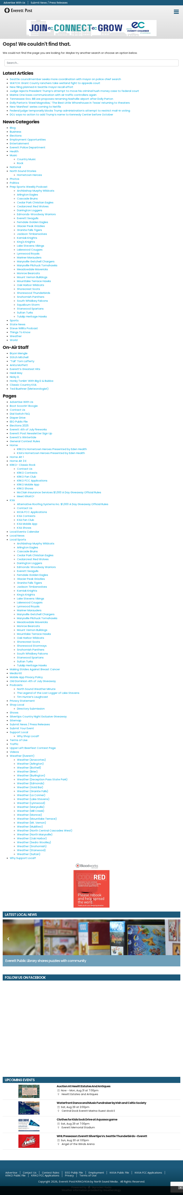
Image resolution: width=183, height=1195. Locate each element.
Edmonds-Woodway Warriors (36, 214)
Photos (14, 179)
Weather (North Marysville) (35, 834)
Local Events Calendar (24, 532)
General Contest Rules (25, 441)
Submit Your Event (22, 728)
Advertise (11, 1172)
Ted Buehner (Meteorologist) (29, 389)
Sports (14, 320)
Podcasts (16, 685)
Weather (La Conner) (31, 795)
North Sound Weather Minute (36, 689)
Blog (13, 128)
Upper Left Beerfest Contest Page (33, 748)
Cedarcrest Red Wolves (33, 206)
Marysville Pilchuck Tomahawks (37, 265)
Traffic (14, 744)
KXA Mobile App (27, 524)
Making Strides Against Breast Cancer (35, 669)
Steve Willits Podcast (24, 328)
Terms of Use (19, 740)
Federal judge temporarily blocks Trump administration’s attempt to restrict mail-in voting (70, 110)
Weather (16, 336)
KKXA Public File (119, 1172)
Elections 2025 (19, 425)
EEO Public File (19, 421)
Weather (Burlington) (31, 775)
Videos (14, 752)
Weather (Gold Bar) (30, 787)
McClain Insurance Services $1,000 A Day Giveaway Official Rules (59, 492)
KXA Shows (24, 528)
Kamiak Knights (27, 238)
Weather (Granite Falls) (32, 791)
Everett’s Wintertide (23, 437)
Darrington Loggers (29, 210)
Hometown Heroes (29, 175)
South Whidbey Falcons (32, 301)
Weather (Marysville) (30, 807)
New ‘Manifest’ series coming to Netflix (35, 106)
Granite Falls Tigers (29, 230)
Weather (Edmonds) (30, 783)
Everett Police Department (27, 147)
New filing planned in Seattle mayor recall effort (41, 87)
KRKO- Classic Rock (22, 465)
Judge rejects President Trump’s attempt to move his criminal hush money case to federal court (74, 91)
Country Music (26, 159)
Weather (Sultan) (28, 854)
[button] (176, 12)
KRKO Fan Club (26, 476)
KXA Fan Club (25, 520)
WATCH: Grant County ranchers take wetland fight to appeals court (55, 83)
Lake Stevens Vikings (30, 246)
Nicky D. (14, 377)
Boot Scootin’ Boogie (24, 406)
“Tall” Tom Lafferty (22, 361)
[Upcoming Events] (29, 1091)
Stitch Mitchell (19, 357)
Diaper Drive (18, 417)
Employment (96, 1172)
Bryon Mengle (19, 353)
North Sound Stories (23, 171)
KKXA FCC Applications (32, 512)
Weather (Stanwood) (31, 850)
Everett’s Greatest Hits (25, 369)
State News (17, 324)
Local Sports (18, 539)
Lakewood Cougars (30, 249)
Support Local (19, 732)
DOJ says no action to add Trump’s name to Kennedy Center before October (61, 114)
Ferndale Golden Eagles (32, 222)
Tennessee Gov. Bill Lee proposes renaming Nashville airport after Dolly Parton (61, 99)
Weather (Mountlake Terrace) (37, 819)
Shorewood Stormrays (32, 646)
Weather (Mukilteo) (30, 826)
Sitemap (15, 720)
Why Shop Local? (28, 736)
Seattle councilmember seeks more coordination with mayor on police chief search (65, 79)
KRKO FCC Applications (32, 480)
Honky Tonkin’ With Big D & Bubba (31, 381)
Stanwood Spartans (30, 308)
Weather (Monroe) (29, 815)
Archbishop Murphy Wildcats (35, 190)
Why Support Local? (23, 858)
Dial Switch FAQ (20, 414)
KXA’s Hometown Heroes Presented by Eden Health (51, 453)
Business (15, 132)
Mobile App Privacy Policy (26, 677)
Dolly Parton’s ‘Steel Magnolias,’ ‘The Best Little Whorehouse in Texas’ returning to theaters (70, 103)
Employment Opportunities (28, 139)
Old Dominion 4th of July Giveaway (33, 681)
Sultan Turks (25, 312)
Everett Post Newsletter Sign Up (31, 433)
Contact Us (17, 410)
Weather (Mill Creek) (30, 811)
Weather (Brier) (27, 771)
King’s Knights (26, 594)
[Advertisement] (91, 28)
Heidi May (16, 373)
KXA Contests (26, 516)
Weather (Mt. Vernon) (31, 822)
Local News (17, 535)
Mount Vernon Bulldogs (32, 277)
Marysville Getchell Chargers (36, 261)
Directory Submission (31, 708)
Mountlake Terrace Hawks (34, 281)
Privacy (69, 1175)
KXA (12, 500)
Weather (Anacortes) (31, 760)
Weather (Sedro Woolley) (34, 842)
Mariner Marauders (29, 257)
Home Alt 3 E (18, 461)
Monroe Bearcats (28, 273)
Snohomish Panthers (30, 297)
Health (14, 151)
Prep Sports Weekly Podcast (29, 187)
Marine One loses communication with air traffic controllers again (53, 95)
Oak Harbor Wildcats (30, 285)
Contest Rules (50, 1172)
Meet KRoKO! (25, 496)
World (14, 340)
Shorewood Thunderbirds (33, 293)
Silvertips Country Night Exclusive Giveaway (38, 716)
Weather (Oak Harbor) (32, 838)
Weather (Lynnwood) (31, 803)
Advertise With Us (14, 2)
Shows (14, 712)
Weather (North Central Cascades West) (44, 830)
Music (13, 155)
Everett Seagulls (27, 218)
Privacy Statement (22, 701)
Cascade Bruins (27, 198)
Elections (16, 135)
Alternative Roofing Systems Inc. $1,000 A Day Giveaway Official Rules (62, 504)
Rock (20, 163)
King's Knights (26, 242)
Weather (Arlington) (30, 764)
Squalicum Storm (28, 305)
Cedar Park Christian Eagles (35, 202)
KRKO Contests (27, 473)
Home (14, 445)
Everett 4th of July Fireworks (28, 429)
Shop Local (17, 705)
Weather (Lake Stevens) (33, 799)
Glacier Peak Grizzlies (31, 226)
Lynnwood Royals (28, 253)
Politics (14, 183)
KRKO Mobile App (28, 484)
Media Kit (16, 673)
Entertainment (19, 143)
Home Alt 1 (17, 457)
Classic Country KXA (23, 385)
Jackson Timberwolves (32, 234)
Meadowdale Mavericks (32, 269)
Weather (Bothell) (29, 767)
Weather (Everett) (22, 756)
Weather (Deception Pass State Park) (42, 779)
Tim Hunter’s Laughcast (32, 697)
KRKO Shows (25, 488)
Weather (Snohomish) (32, 846)
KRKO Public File (15, 1175)
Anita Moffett (19, 365)
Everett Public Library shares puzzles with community (45, 960)
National (15, 167)
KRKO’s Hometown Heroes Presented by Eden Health (52, 449)
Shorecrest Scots (28, 289)
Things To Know (20, 332)
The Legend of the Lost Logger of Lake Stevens (48, 693)
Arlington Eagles (27, 194)
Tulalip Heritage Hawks (32, 316)
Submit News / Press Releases (49, 2)
